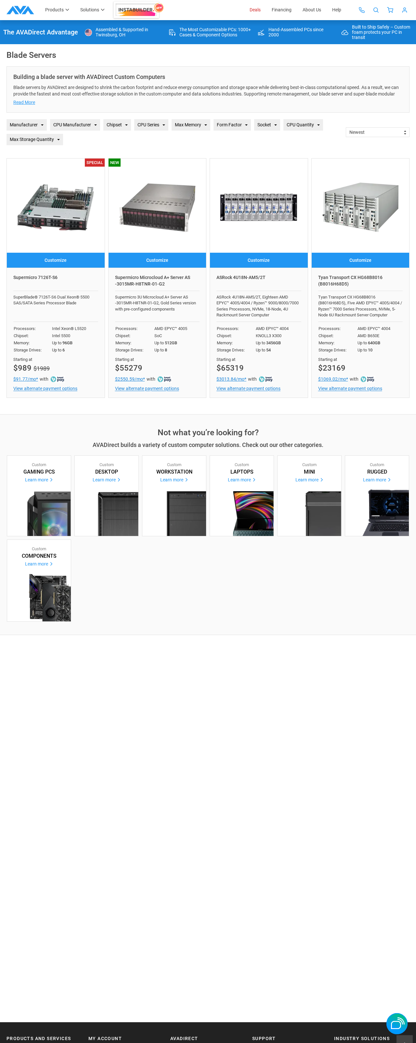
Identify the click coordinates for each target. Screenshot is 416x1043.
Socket (264, 124)
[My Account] (405, 10)
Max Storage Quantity (32, 139)
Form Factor (229, 124)
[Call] (362, 10)
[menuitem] (139, 10)
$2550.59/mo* (130, 379)
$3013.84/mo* (231, 379)
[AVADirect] (20, 10)
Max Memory (188, 124)
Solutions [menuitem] (89, 9)
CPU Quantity (300, 124)
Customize (56, 260)
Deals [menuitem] (255, 9)
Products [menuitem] (54, 9)
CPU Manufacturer (72, 124)
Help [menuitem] (336, 9)
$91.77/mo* (25, 379)
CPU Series (148, 124)
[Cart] (390, 10)
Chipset (114, 124)
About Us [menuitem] (312, 9)
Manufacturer (24, 124)
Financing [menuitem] (282, 9)
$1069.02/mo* (333, 379)
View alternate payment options (45, 388)
